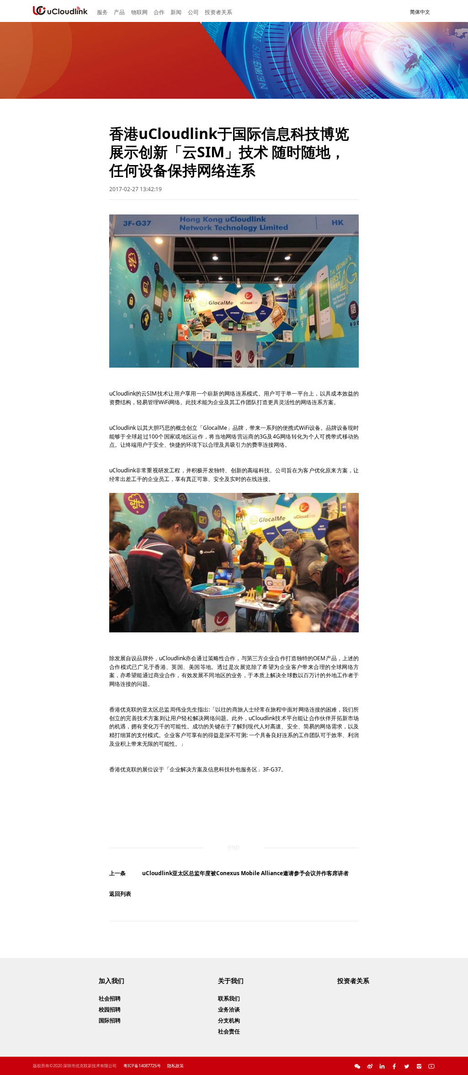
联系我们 (229, 998)
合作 (159, 12)
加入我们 (111, 980)
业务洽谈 (229, 1009)
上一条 (117, 873)
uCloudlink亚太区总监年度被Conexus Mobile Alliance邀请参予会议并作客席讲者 (245, 873)
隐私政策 (175, 1066)
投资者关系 (218, 12)
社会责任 (229, 1031)
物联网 (139, 12)
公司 (193, 12)
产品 (119, 12)
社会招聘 (110, 998)
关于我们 (231, 980)
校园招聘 (110, 1009)
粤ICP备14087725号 (142, 1066)
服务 (102, 12)
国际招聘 (110, 1020)
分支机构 (229, 1020)
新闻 (175, 12)
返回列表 (120, 894)
